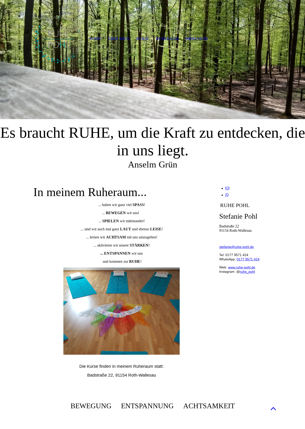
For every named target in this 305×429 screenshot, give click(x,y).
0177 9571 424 (248, 259)
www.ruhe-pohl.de (241, 267)
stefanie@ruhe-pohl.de (236, 247)
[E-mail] (227, 188)
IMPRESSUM (196, 39)
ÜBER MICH (118, 39)
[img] (152, 59)
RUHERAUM (167, 39)
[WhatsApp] (227, 195)
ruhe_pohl (247, 271)
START (95, 39)
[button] (273, 408)
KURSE (142, 39)
